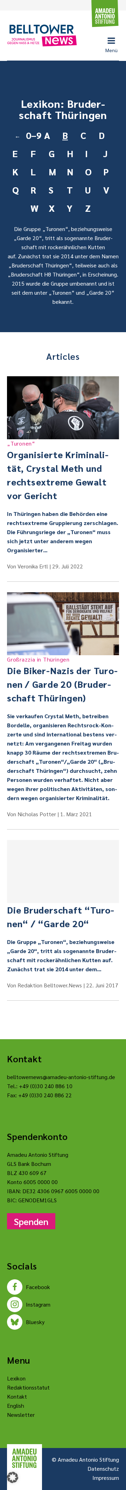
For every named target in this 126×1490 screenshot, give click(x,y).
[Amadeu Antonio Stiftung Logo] (24, 1458)
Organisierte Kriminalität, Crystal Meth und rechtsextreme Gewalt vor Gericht (57, 470)
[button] (12, 1477)
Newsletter (21, 1414)
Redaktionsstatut (28, 1387)
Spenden (31, 1221)
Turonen (55, 228)
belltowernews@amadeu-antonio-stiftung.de (61, 1076)
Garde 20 (28, 238)
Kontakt (17, 1396)
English (15, 1405)
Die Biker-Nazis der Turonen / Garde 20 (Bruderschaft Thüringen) (62, 680)
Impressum (105, 1477)
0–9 (32, 135)
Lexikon (16, 1378)
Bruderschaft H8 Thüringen (44, 274)
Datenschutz (103, 1468)
